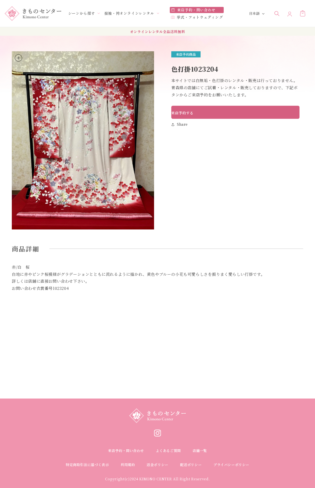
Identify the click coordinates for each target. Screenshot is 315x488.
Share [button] (182, 124)
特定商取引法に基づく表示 (87, 464)
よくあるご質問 (168, 450)
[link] (157, 435)
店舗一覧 (200, 450)
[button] (81, 13)
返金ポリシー (157, 464)
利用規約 (128, 464)
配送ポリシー (191, 464)
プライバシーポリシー (231, 464)
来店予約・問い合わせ (126, 450)
